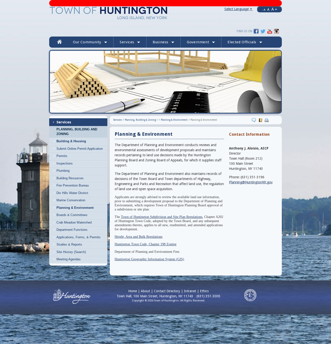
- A (263, 9)
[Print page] (267, 120)
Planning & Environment (174, 120)
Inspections (64, 163)
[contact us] (261, 120)
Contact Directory (167, 291)
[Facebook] (256, 31)
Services (63, 122)
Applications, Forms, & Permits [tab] (78, 237)
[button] (244, 42)
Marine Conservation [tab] (70, 200)
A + (274, 9)
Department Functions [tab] (71, 230)
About (145, 291)
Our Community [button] (87, 42)
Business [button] (160, 42)
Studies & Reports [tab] (69, 244)
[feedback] (255, 120)
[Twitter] (263, 31)
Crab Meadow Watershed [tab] (74, 222)
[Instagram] (276, 31)
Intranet (190, 291)
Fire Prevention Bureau (72, 185)
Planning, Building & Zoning (140, 120)
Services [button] (127, 42)
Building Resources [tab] (70, 178)
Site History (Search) (71, 252)
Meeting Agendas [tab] (68, 259)
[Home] (108, 13)
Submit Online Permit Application (79, 148)
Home (132, 291)
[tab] (82, 141)
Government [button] (198, 42)
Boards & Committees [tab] (71, 215)
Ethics (204, 291)
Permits (61, 156)
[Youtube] (270, 31)
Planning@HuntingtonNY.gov (251, 182)
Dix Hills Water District (72, 193)
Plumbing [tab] (63, 170)
